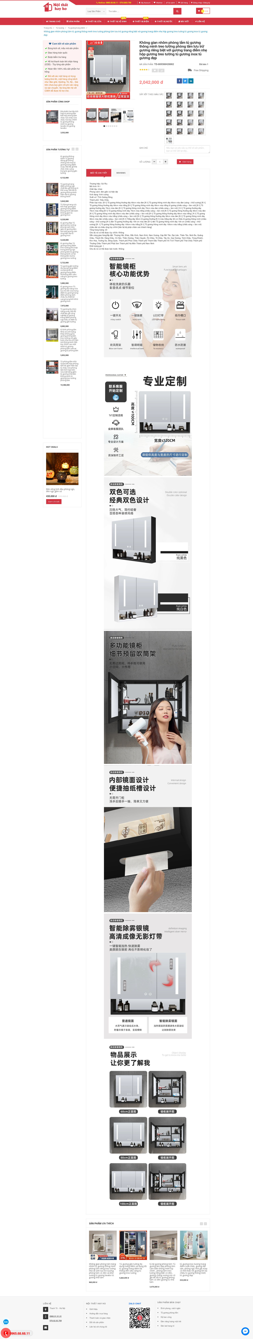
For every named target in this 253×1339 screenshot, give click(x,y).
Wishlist (159, 2)
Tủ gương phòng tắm (169, 1312)
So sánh (171, 2)
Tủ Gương (60, 28)
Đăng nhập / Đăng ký (201, 2)
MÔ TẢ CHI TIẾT (98, 172)
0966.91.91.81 (56, 1316)
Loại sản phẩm (94, 11)
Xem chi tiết (53, 501)
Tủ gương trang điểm (76, 28)
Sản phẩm (74, 21)
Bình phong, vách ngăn (170, 1308)
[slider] (144, 70)
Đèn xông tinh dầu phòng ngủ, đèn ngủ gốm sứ (60, 490)
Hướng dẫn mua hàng (98, 1313)
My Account (145, 2)
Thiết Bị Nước (164, 21)
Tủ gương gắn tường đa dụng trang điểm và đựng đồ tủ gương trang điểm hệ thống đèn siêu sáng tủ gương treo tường (69, 272)
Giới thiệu (93, 1309)
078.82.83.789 (56, 1320)
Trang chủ (54, 21)
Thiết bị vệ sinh (118, 21)
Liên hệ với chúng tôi (98, 1326)
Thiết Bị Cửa (94, 21)
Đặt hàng (186, 162)
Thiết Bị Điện (141, 21)
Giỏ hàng (184, 2)
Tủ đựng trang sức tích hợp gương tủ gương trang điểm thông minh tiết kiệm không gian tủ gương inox (69, 209)
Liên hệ (201, 21)
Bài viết (184, 21)
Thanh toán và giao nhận (99, 1317)
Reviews (121, 172)
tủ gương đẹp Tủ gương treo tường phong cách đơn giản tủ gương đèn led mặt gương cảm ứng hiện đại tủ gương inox (68, 229)
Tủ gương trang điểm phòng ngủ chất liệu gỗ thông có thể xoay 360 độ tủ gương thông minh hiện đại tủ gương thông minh (69, 190)
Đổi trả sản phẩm (96, 1322)
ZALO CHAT (135, 1303)
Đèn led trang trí (167, 1325)
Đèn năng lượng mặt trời (171, 1321)
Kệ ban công (166, 1317)
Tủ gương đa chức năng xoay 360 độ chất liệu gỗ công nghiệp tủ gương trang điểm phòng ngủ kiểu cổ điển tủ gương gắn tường (68, 315)
